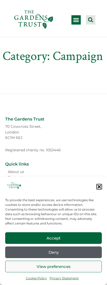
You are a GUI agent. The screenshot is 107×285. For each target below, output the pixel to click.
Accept (53, 238)
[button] (99, 186)
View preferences (54, 266)
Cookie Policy (36, 278)
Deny (54, 252)
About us (16, 171)
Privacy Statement (64, 278)
